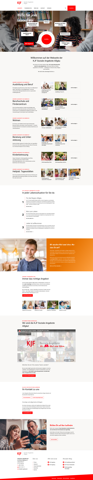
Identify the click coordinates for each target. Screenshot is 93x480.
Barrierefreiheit (66, 478)
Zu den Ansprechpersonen (38, 397)
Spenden (49, 8)
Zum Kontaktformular (27, 412)
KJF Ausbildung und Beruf (70, 462)
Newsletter (36, 467)
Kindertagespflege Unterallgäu (68, 468)
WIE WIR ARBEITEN (29, 218)
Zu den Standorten (26, 397)
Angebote (19, 8)
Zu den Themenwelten (27, 295)
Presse (35, 462)
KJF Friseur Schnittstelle (69, 464)
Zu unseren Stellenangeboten (29, 375)
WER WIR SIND (28, 206)
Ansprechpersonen (37, 466)
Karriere (71, 8)
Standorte (36, 464)
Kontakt (43, 8)
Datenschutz (59, 478)
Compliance (72, 478)
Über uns (36, 8)
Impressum (54, 478)
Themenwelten (28, 8)
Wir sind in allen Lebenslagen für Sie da (46, 71)
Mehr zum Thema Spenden (55, 265)
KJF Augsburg (52, 462)
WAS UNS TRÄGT (29, 231)
